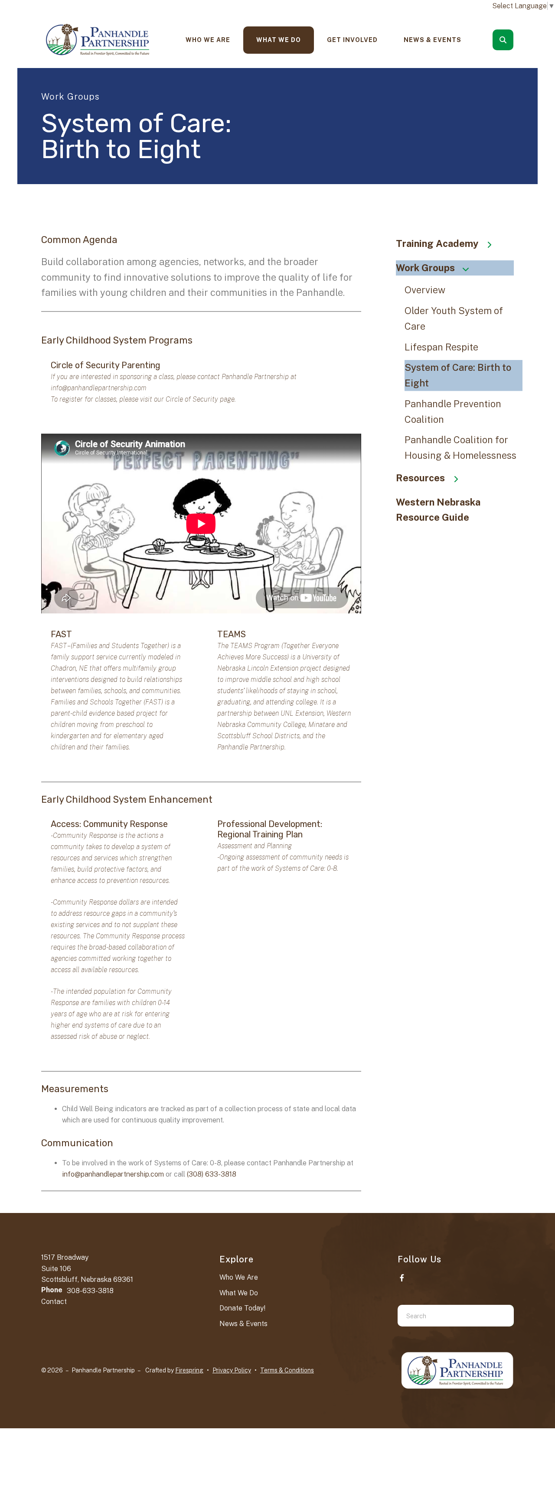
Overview (425, 289)
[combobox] (515, 40)
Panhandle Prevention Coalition (453, 411)
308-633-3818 (90, 1291)
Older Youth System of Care (454, 318)
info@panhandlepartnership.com (99, 388)
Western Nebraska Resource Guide (438, 509)
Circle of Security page (200, 399)
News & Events (432, 39)
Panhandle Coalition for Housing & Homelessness (460, 447)
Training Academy (437, 243)
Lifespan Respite (441, 347)
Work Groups (425, 267)
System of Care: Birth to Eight (458, 375)
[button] (503, 39)
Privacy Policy (231, 1370)
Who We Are (208, 39)
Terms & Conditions (287, 1370)
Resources (420, 477)
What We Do (278, 39)
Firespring (189, 1370)
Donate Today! (242, 1308)
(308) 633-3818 (211, 1174)
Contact (54, 1301)
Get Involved (352, 39)
